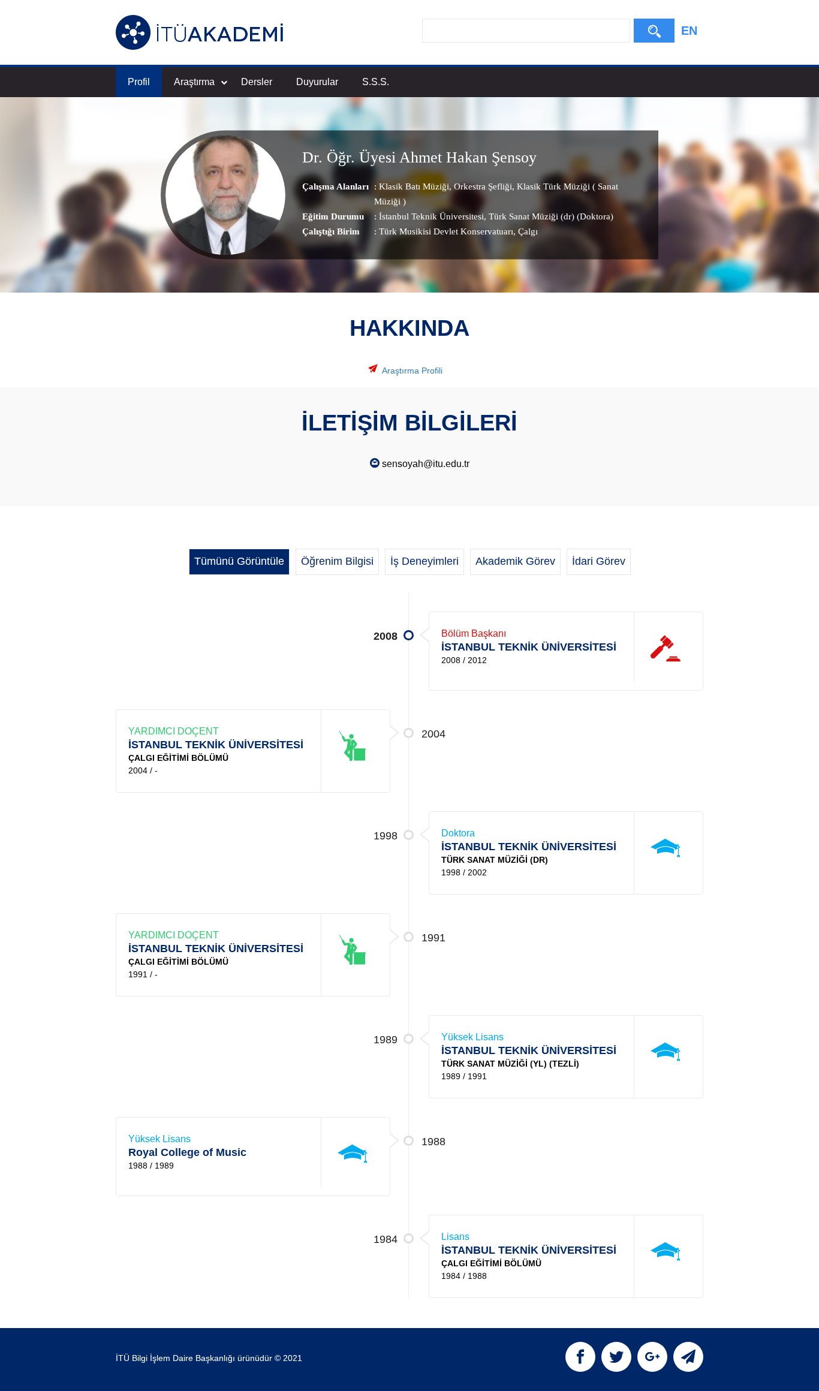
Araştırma (194, 82)
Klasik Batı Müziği (414, 186)
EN (689, 30)
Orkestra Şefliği (481, 186)
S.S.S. (375, 82)
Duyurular (317, 82)
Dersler (256, 82)
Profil (139, 82)
